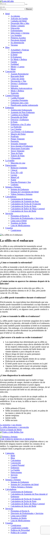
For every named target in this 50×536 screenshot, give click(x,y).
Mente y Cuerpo (17, 67)
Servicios (9, 213)
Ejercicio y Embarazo (20, 119)
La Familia (9, 160)
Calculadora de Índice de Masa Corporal (28, 209)
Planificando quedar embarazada (24, 105)
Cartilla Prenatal (17, 98)
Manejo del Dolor (18, 134)
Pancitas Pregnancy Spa (21, 182)
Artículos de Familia (19, 18)
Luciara (14, 175)
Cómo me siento (17, 79)
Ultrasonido (16, 158)
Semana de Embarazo (20, 189)
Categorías (9, 453)
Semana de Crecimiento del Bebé (25, 192)
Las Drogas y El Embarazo (22, 131)
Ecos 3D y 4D (17, 172)
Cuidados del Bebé (19, 21)
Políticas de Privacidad (20, 530)
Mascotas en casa (18, 163)
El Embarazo (16, 57)
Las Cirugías (16, 129)
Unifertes (14, 184)
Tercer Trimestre (17, 151)
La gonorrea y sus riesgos (10, 425)
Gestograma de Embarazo (21, 199)
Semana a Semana (13, 187)
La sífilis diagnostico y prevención (14, 427)
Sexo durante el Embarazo (22, 146)
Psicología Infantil (18, 40)
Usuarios (9, 228)
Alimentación (16, 52)
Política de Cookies (19, 532)
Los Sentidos (16, 35)
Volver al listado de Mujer (11, 430)
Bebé (7, 14)
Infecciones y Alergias (20, 33)
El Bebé (14, 54)
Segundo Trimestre (19, 144)
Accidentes (15, 16)
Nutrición (15, 93)
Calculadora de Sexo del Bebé (23, 211)
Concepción (10, 71)
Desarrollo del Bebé (19, 117)
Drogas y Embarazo (19, 83)
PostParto (15, 136)
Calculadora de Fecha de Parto (23, 206)
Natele (13, 180)
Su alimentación (17, 42)
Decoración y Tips (18, 81)
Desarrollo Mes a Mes (20, 23)
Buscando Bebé (17, 76)
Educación (15, 28)
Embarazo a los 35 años (21, 124)
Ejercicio (14, 86)
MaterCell (15, 177)
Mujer (13, 69)
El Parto (14, 122)
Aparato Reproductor (20, 74)
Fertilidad (15, 64)
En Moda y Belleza (19, 59)
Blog (7, 47)
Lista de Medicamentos (20, 225)
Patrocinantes (11, 165)
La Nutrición (16, 127)
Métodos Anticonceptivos (21, 88)
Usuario (14, 477)
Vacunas (14, 45)
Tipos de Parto (17, 153)
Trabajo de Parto (18, 156)
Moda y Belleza (17, 91)
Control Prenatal (12, 95)
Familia (14, 62)
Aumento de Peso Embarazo (23, 112)
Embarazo (9, 107)
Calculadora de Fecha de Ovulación (26, 204)
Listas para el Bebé (19, 221)
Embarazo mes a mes (19, 103)
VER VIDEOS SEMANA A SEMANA (17, 439)
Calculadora (16, 460)
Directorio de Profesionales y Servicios (27, 218)
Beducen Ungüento (19, 168)
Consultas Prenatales (19, 100)
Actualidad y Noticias (20, 50)
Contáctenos (16, 230)
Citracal (14, 170)
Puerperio (15, 141)
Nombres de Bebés (19, 223)
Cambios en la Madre (20, 115)
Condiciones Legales (19, 528)
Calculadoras (10, 196)
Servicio (14, 475)
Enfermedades (17, 30)
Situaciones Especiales (20, 148)
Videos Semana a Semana (21, 194)
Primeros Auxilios (18, 38)
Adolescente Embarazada (21, 110)
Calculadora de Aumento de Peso (25, 201)
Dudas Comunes (18, 26)
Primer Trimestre (18, 139)
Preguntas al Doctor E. (20, 216)
